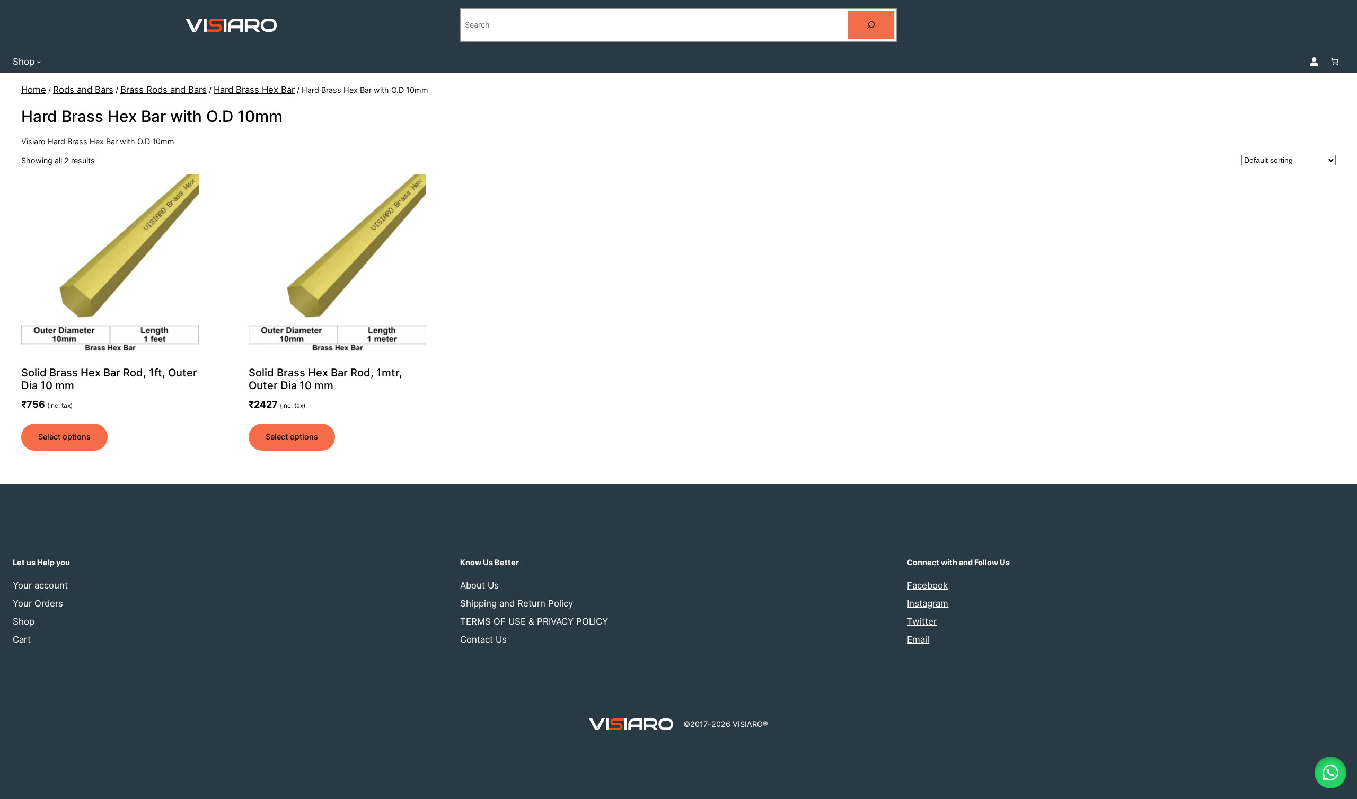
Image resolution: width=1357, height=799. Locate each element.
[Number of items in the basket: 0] (1334, 61)
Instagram (927, 603)
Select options (64, 436)
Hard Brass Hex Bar (254, 89)
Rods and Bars (83, 89)
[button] (1330, 772)
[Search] (871, 25)
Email (918, 639)
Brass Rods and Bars (163, 89)
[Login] (1314, 61)
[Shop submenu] (39, 61)
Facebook (927, 585)
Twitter (922, 621)
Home (33, 89)
